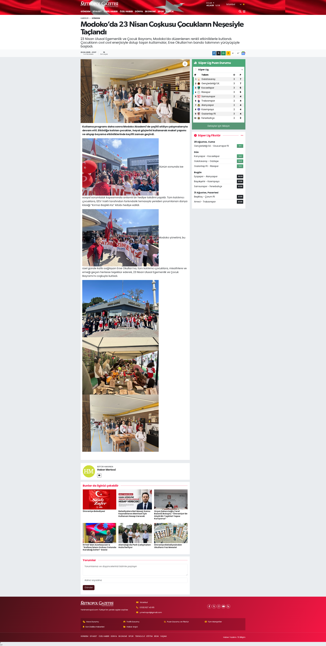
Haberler (85, 18)
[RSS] (228, 606)
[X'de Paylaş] (218, 53)
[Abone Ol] (243, 53)
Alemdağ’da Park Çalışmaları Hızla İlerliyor (134, 546)
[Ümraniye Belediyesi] (99, 499)
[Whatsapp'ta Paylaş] (223, 53)
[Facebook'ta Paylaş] (214, 53)
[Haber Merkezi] (89, 471)
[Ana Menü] (244, 11)
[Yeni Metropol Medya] (100, 4)
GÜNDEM (85, 11)
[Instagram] (219, 606)
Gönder (89, 587)
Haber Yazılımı (229, 637)
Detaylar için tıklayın (219, 125)
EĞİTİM (149, 636)
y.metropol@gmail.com (151, 612)
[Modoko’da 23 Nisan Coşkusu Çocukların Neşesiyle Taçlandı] (135, 91)
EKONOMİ (150, 11)
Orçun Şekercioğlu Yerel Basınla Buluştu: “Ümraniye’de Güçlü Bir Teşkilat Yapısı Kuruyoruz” (170, 515)
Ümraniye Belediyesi (94, 511)
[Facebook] (209, 606)
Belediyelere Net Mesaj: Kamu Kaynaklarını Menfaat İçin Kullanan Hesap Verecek (134, 514)
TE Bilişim (241, 637)
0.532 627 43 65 (147, 607)
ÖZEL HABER (126, 11)
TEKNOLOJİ (140, 636)
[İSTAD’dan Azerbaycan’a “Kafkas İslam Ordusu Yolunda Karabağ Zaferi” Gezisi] (99, 532)
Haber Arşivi (132, 626)
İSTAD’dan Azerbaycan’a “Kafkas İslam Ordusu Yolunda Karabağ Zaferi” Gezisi (99, 547)
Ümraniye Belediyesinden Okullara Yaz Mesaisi (168, 546)
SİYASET (97, 11)
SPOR (161, 11)
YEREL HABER (111, 11)
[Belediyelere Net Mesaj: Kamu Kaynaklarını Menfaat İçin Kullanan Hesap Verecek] (135, 499)
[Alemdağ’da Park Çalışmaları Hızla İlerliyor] (135, 532)
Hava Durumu (92, 621)
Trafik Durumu (132, 621)
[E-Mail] (99, 475)
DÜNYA (139, 11)
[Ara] (240, 11)
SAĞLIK (170, 11)
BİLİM (156, 636)
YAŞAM (163, 636)
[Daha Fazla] (228, 53)
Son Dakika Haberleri (94, 626)
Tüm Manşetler (215, 621)
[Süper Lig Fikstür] (242, 135)
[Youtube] (223, 606)
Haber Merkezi (106, 469)
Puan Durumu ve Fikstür (178, 621)
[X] (214, 606)
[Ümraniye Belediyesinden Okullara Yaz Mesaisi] (171, 532)
